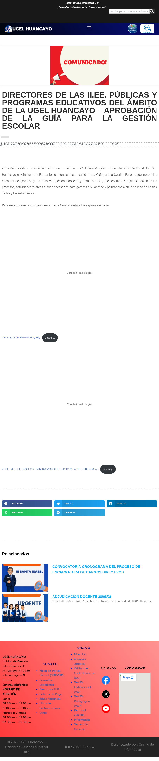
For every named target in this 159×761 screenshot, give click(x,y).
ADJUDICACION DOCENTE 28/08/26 (82, 596)
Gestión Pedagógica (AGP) (82, 701)
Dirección (80, 654)
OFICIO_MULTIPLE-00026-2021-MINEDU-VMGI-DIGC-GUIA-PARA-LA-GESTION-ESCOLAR (50, 469)
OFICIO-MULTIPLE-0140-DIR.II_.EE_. (21, 337)
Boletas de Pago (51, 694)
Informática (82, 720)
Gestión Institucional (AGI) (82, 687)
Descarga (50, 337)
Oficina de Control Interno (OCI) (84, 673)
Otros (43, 713)
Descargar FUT (49, 689)
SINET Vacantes (50, 699)
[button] (89, 27)
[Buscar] (152, 11)
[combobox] (129, 11)
